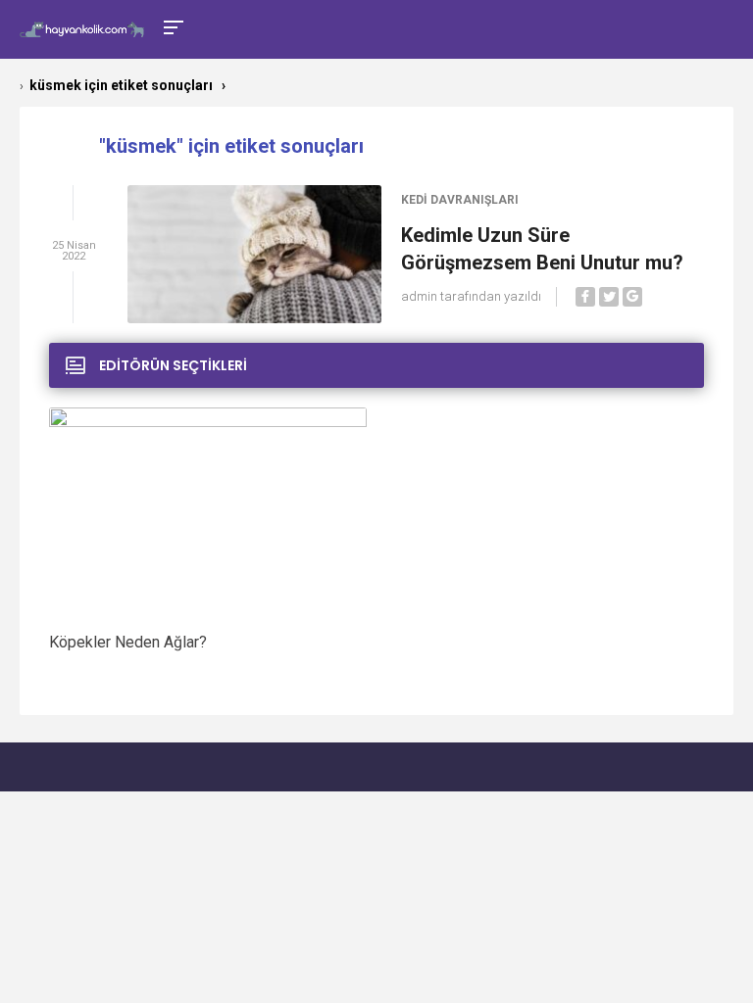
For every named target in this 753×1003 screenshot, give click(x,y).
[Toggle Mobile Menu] (170, 26)
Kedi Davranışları (460, 200)
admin (419, 296)
